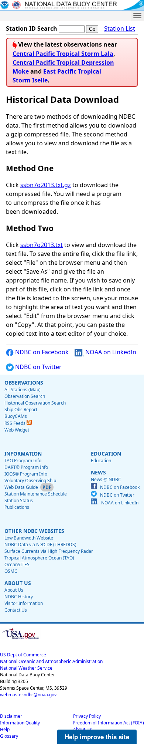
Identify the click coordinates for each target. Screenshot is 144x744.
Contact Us (15, 610)
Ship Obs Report (20, 409)
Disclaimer (11, 716)
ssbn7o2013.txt (41, 245)
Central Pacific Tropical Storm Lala (63, 54)
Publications (16, 507)
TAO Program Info (22, 460)
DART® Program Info (26, 467)
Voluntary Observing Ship (30, 480)
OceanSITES (17, 564)
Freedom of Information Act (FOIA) (108, 723)
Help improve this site (97, 736)
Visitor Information (23, 603)
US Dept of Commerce (23, 655)
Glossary (9, 736)
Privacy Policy (87, 716)
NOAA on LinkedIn (110, 352)
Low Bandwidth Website (28, 538)
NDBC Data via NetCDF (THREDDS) (40, 544)
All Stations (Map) (22, 389)
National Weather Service (26, 668)
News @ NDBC (106, 479)
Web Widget (16, 430)
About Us (13, 590)
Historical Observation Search (35, 403)
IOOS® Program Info (25, 474)
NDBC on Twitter (38, 367)
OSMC (10, 571)
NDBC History (18, 596)
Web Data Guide (21, 487)
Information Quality (20, 723)
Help (5, 729)
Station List (119, 28)
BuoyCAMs (15, 416)
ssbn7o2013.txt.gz (45, 185)
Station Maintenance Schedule (35, 494)
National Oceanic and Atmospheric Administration (51, 661)
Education (101, 460)
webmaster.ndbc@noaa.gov (28, 694)
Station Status (18, 500)
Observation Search (24, 396)
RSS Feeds (15, 423)
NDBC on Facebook (41, 352)
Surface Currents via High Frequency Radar (48, 551)
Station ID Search (31, 28)
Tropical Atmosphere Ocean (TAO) (39, 558)
